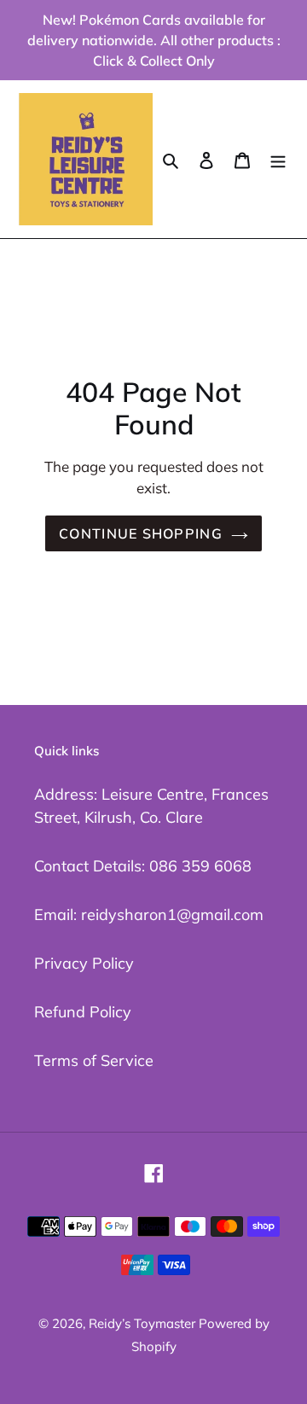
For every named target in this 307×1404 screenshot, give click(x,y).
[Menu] (278, 159)
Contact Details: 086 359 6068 (143, 866)
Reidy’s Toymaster (144, 1323)
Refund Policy (82, 1012)
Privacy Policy (84, 963)
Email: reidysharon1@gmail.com (149, 914)
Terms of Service (94, 1060)
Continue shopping (141, 533)
